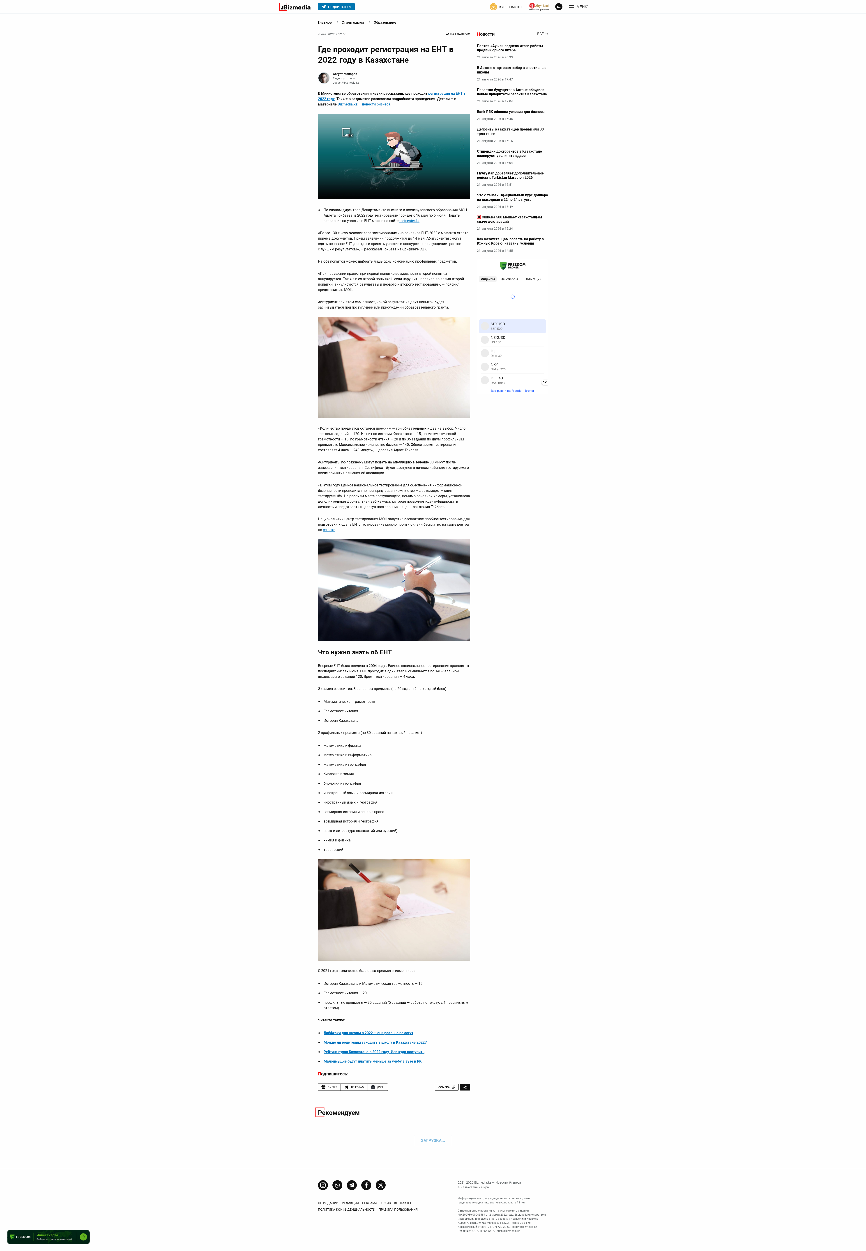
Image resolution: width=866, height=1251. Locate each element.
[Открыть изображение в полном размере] (394, 156)
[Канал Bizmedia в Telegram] (352, 1185)
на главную (460, 34)
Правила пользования (398, 1209)
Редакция (350, 1203)
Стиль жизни (353, 22)
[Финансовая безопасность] (539, 7)
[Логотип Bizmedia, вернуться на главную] (294, 7)
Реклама (369, 1203)
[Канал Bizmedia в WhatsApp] (337, 1185)
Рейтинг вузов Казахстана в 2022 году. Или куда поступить (374, 1052)
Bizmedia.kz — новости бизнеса (364, 104)
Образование (385, 22)
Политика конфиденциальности (346, 1209)
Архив (385, 1203)
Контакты (402, 1203)
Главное (325, 22)
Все (540, 34)
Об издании (328, 1203)
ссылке (329, 530)
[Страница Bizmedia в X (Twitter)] (381, 1185)
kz (559, 7)
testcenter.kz (409, 221)
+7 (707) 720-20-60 (498, 1226)
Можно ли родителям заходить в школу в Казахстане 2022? (375, 1042)
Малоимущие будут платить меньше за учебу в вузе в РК (372, 1061)
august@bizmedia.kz (346, 82)
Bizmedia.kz (482, 1182)
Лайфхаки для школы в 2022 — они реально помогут (368, 1033)
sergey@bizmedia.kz (524, 1226)
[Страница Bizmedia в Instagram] (323, 1185)
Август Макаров (345, 74)
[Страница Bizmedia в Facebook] (366, 1185)
